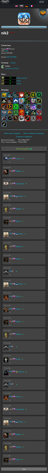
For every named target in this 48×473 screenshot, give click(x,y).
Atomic (18, 309)
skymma (21, 372)
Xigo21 (18, 221)
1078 (6, 51)
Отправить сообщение (24, 136)
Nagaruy (19, 209)
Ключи (13, 63)
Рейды (19, 81)
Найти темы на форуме (12, 133)
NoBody (18, 171)
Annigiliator (20, 184)
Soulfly (18, 359)
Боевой (19, 83)
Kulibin (20, 196)
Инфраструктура (22, 78)
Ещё (24, 469)
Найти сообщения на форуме (33, 133)
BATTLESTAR (11, 57)
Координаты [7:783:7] (12, 68)
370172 (18, 296)
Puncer (18, 159)
